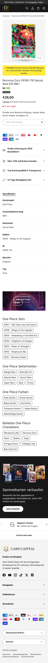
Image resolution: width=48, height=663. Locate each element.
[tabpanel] (24, 237)
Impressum (6, 654)
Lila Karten (25, 403)
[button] (38, 8)
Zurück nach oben (24, 535)
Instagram (32, 2)
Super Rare (9, 382)
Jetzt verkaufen (13, 509)
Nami (6, 438)
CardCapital (12, 650)
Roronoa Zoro (29, 433)
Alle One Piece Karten (21, 301)
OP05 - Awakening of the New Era (20, 335)
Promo (30, 382)
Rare (21, 382)
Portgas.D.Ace (11, 443)
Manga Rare (9, 372)
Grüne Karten (26, 397)
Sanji (26, 438)
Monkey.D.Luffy (11, 433)
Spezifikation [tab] (9, 193)
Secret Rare (25, 377)
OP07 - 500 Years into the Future (20, 324)
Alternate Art (26, 372)
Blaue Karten (10, 403)
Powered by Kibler (27, 657)
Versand (6, 102)
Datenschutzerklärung (11, 657)
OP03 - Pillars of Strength (16, 346)
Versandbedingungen (20, 654)
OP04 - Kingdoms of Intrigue (18, 341)
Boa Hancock (10, 449)
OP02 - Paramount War (15, 351)
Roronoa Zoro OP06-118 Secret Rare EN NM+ (28, 16)
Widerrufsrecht (35, 654)
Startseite (6, 16)
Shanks (16, 438)
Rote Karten (9, 397)
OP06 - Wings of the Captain (18, 330)
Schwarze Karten (12, 408)
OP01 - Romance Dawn (15, 357)
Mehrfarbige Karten (13, 414)
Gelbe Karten (31, 408)
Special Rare (10, 377)
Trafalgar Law (28, 443)
